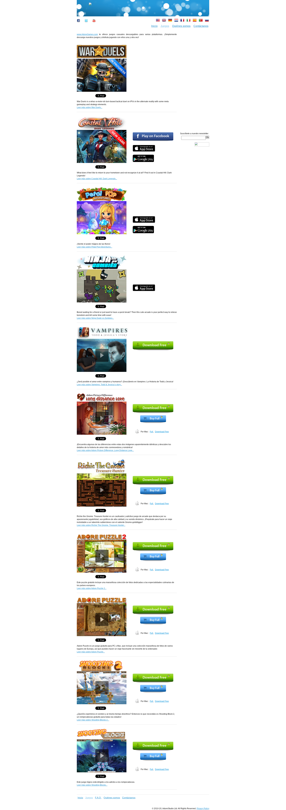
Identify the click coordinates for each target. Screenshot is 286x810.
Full (151, 432)
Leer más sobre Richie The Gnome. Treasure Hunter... (101, 525)
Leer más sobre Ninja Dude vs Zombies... (95, 318)
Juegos (165, 26)
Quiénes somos (181, 26)
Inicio (154, 26)
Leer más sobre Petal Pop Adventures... (94, 247)
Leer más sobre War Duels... (89, 107)
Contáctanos (200, 26)
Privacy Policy (203, 808)
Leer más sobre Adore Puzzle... (91, 652)
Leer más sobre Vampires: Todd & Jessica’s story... (99, 384)
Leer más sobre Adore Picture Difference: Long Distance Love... (105, 450)
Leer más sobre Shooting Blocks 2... (93, 720)
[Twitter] (86, 23)
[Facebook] (79, 23)
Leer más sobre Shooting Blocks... (92, 785)
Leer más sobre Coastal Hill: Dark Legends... (97, 179)
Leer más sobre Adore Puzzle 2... (91, 588)
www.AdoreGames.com (87, 34)
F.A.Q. (98, 797)
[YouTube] (94, 23)
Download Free (162, 432)
